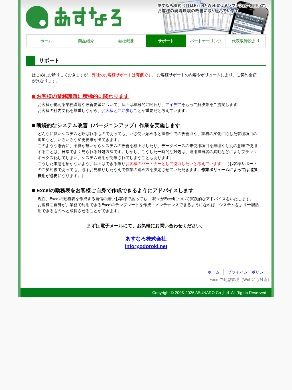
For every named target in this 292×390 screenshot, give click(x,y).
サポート (166, 41)
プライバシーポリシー (247, 272)
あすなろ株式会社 (146, 239)
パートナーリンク (206, 41)
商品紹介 (86, 41)
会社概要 (126, 41)
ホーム (46, 41)
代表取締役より (246, 41)
